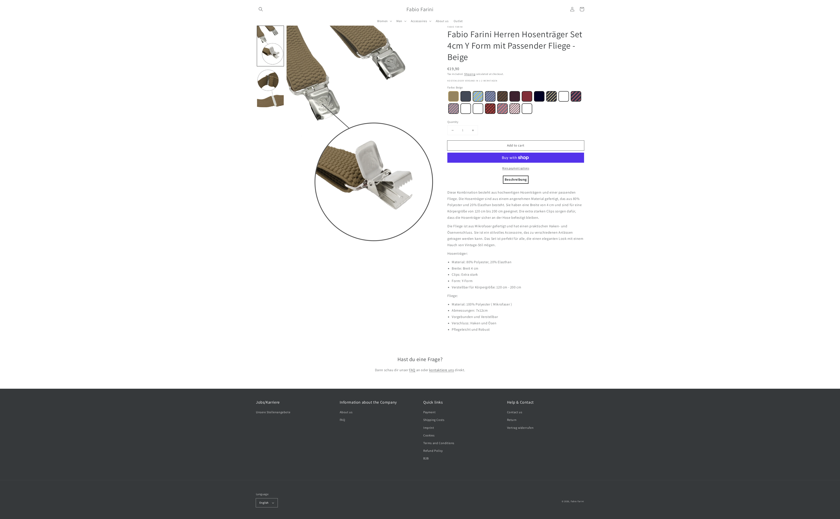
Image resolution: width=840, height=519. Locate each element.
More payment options (515, 168)
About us (346, 412)
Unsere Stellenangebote (273, 412)
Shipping (469, 74)
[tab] (515, 180)
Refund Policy (433, 451)
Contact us (514, 412)
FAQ (412, 370)
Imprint (428, 428)
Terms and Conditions (438, 443)
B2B (426, 458)
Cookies (428, 435)
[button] (261, 9)
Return (512, 420)
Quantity (452, 122)
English (264, 503)
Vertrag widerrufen (520, 428)
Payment (429, 412)
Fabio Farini (577, 501)
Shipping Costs (433, 420)
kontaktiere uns (441, 370)
